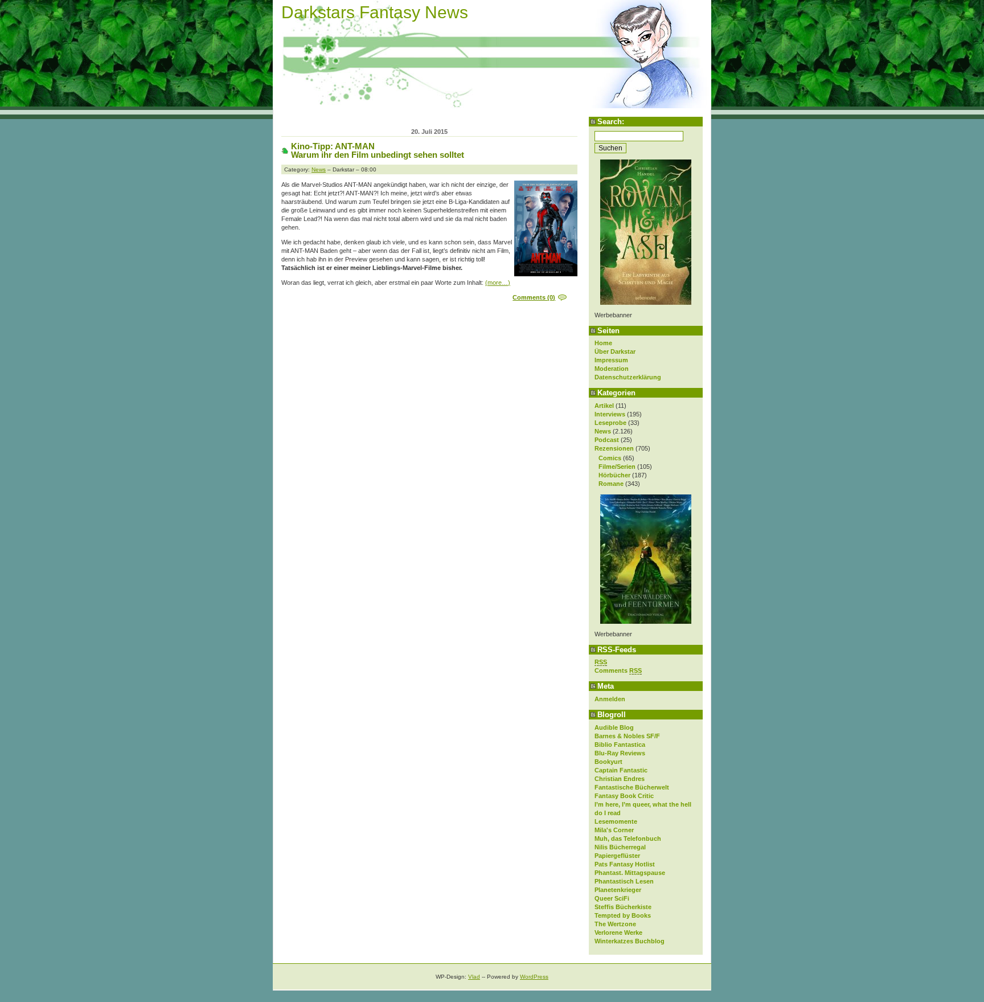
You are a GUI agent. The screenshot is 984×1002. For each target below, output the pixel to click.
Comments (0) (533, 297)
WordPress (534, 977)
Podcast (606, 439)
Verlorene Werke (618, 932)
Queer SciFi (611, 898)
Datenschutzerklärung (627, 377)
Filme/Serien (617, 466)
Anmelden (609, 699)
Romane (611, 483)
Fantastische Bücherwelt (631, 787)
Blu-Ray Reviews (619, 753)
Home (603, 343)
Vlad (474, 977)
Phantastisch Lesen (624, 881)
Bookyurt (608, 761)
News (602, 431)
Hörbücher (614, 475)
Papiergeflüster (617, 855)
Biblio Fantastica (619, 744)
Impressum (611, 360)
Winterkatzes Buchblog (629, 941)
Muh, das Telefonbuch (627, 838)
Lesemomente (615, 821)
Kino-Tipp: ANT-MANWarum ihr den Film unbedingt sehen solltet (377, 150)
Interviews (609, 414)
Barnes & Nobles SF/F (627, 736)
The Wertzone (615, 924)
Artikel (604, 405)
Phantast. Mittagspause (629, 872)
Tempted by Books (622, 915)
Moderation (611, 368)
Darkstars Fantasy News (374, 12)
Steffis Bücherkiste (622, 906)
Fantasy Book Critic (624, 795)
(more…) (497, 282)
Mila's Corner (614, 830)
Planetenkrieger (617, 889)
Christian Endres (619, 778)
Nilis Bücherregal (620, 847)
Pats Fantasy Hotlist (624, 864)
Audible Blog (614, 727)
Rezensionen (614, 448)
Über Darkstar (615, 351)
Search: (610, 121)
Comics (609, 458)
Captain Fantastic (620, 770)
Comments (618, 670)
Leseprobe (610, 422)
